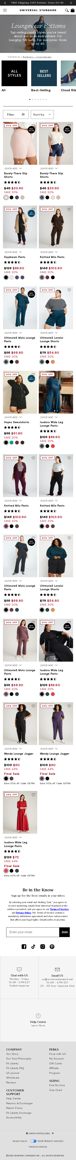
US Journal (12, 1073)
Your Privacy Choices (51, 1141)
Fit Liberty (12, 1063)
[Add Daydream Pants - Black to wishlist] (33, 210)
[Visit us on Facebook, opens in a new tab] (24, 947)
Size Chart (55, 1090)
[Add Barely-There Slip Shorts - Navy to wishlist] (69, 126)
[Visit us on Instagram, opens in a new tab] (42, 947)
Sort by (38, 114)
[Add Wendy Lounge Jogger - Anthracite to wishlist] (69, 706)
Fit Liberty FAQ (15, 1068)
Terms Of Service (38, 1147)
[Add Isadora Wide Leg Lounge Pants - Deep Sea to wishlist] (69, 375)
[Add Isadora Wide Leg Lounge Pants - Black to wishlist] (69, 623)
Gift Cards (55, 1063)
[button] (5, 3)
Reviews (11, 1082)
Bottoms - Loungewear (37, 56)
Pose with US (57, 1054)
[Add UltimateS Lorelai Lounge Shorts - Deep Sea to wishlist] (69, 290)
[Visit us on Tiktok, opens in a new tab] (33, 947)
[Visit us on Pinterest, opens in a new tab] (52, 947)
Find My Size (57, 1085)
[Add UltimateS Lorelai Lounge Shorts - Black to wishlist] (69, 538)
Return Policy (14, 1108)
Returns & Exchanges (19, 1103)
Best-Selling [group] (40, 90)
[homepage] (38, 10)
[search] (67, 11)
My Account (56, 1058)
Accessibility (14, 1117)
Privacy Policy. (24, 912)
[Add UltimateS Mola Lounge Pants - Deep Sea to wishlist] (33, 290)
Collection (14, 56)
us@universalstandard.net (57, 979)
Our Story (12, 1054)
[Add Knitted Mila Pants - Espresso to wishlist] (69, 210)
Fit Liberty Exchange (18, 1112)
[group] (38, 3)
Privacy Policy (20, 1141)
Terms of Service (59, 909)
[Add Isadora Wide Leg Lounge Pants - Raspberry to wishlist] (33, 795)
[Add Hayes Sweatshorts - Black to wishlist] (33, 375)
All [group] (3, 90)
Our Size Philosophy (18, 1058)
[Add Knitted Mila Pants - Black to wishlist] (69, 458)
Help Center (13, 1098)
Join (64, 932)
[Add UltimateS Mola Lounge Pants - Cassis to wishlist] (33, 623)
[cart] (72, 10)
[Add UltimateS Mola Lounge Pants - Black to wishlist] (33, 538)
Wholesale (12, 1077)
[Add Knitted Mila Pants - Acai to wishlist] (33, 458)
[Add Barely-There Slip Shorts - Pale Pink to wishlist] (33, 126)
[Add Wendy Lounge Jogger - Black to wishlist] (33, 706)
